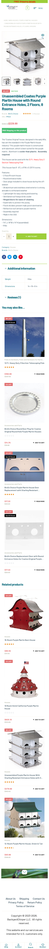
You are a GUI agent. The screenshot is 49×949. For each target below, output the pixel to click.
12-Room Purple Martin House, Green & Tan (24, 843)
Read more (40, 374)
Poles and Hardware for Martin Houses (23, 360)
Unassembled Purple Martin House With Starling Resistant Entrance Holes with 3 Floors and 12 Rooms (23, 778)
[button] (43, 36)
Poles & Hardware (11, 360)
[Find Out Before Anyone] (24, 872)
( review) (36, 114)
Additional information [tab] (21, 268)
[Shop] (6, 945)
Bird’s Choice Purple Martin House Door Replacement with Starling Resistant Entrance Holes (22, 490)
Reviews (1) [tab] (14, 297)
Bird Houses (13, 20)
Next (44, 79)
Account (18, 947)
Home (6, 20)
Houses (34, 20)
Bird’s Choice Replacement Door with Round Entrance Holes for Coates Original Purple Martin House (24, 559)
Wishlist (43, 947)
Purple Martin (24, 20)
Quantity (5, 231)
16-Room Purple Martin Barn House (20, 640)
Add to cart (32, 236)
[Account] (18, 945)
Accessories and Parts (13, 425)
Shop (6, 947)
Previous (44, 83)
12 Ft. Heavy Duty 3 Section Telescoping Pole (24, 363)
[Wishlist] (43, 945)
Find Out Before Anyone (24, 879)
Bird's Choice (13, 114)
